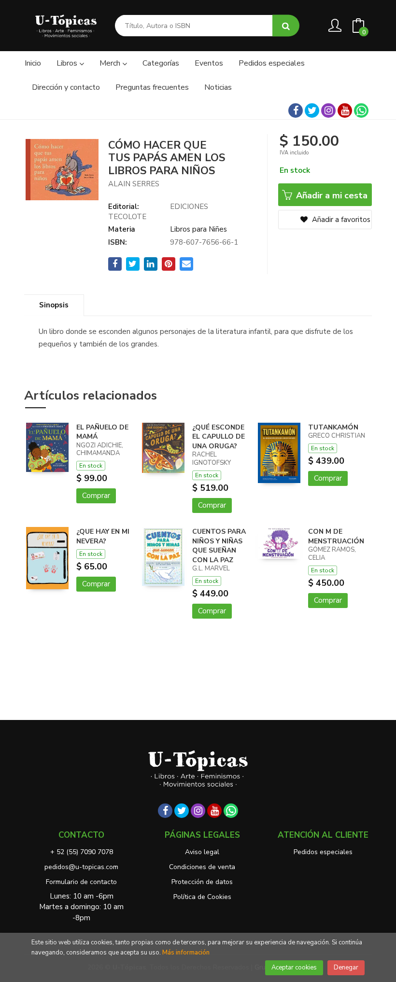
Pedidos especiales (323, 852)
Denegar (346, 967)
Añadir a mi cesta (331, 195)
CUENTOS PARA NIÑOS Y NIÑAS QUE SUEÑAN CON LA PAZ (219, 546)
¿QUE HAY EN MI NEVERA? (102, 536)
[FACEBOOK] (295, 110)
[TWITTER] (312, 110)
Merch (110, 63)
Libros (68, 63)
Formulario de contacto (81, 881)
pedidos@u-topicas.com (81, 866)
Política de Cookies (202, 896)
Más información (186, 952)
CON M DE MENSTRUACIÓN (336, 536)
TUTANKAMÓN (333, 427)
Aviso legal (202, 852)
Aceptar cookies (294, 967)
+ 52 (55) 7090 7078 (81, 852)
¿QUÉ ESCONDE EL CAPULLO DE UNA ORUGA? (218, 437)
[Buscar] (285, 26)
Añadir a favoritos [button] (340, 219)
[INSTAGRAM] (328, 110)
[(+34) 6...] (361, 110)
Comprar (96, 495)
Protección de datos (202, 881)
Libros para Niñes (198, 229)
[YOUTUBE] (345, 110)
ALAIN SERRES (133, 184)
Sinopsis (54, 305)
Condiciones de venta (202, 866)
